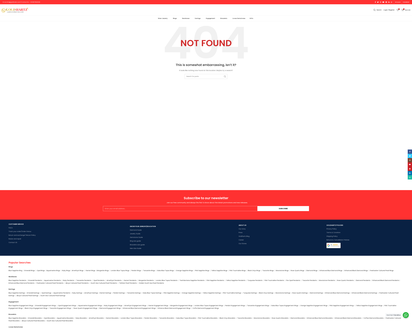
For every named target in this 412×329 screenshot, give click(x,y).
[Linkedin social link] (389, 2)
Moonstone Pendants (327, 280)
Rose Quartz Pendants (345, 280)
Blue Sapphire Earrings (17, 293)
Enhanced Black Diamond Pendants (385, 280)
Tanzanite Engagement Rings (258, 305)
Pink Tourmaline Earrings (232, 293)
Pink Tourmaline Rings (237, 270)
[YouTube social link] (383, 2)
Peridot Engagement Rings (235, 305)
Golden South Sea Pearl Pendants (151, 283)
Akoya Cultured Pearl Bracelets (33, 321)
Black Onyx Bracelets (227, 318)
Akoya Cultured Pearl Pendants (77, 283)
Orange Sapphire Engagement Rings (313, 305)
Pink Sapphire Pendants (215, 280)
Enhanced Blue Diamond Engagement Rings (139, 308)
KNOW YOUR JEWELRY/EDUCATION (143, 226)
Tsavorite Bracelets (244, 318)
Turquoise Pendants (255, 280)
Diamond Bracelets (298, 318)
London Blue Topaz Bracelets (131, 318)
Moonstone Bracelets (262, 318)
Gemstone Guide (136, 237)
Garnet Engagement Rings (158, 305)
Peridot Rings (136, 270)
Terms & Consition (333, 232)
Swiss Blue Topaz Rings (165, 270)
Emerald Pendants (35, 280)
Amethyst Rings (77, 270)
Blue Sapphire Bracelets (17, 318)
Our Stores (243, 243)
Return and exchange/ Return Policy (22, 235)
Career (241, 240)
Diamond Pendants (363, 280)
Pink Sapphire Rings (202, 270)
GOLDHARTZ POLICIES (334, 225)
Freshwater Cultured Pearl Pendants (50, 283)
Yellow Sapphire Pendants (235, 280)
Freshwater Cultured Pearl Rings (382, 270)
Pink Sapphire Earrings (172, 293)
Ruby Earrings (77, 293)
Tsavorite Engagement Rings (60, 308)
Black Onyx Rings (254, 270)
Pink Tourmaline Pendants (274, 280)
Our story (242, 229)
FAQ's (11, 228)
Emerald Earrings (33, 293)
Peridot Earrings (119, 293)
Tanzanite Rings (149, 270)
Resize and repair (15, 239)
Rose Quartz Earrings (300, 293)
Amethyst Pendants (114, 280)
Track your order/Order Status (20, 231)
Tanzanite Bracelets (166, 318)
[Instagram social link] (380, 2)
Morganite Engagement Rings (181, 305)
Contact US (13, 242)
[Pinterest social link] (386, 2)
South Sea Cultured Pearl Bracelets (60, 321)
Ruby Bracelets (81, 318)
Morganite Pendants (146, 280)
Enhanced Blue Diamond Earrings (337, 293)
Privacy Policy (331, 229)
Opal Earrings (46, 293)
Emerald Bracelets (35, 318)
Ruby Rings (66, 270)
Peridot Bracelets (150, 318)
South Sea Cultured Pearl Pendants (104, 283)
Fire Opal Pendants (293, 280)
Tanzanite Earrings (134, 293)
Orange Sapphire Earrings (191, 293)
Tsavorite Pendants (309, 280)
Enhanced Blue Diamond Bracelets (320, 318)
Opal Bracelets (49, 318)
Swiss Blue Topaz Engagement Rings (284, 305)
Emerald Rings (29, 270)
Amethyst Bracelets (96, 318)
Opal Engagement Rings (67, 305)
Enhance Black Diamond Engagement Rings (174, 308)
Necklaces (13, 277)
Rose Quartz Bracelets (280, 318)
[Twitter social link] (377, 2)
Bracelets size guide (137, 245)
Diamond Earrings (316, 293)
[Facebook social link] (375, 2)
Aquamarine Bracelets (65, 318)
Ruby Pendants (68, 280)
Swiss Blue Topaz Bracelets (186, 318)
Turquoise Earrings (250, 293)
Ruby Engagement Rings (113, 305)
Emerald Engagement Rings (45, 305)
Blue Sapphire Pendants (17, 280)
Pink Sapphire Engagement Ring (341, 305)
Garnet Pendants (130, 280)
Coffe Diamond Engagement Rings (206, 308)
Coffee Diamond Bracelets (374, 318)
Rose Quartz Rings (297, 270)
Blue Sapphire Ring (15, 270)
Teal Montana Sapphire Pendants (192, 280)
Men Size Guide (135, 248)
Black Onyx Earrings (266, 293)
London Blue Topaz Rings (120, 270)
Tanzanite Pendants (83, 280)
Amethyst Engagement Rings (135, 305)
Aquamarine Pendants (52, 280)
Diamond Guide (136, 230)
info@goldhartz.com (13, 2)
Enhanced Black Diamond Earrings (364, 293)
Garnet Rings (90, 270)
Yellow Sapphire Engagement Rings (369, 305)
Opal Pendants (99, 280)
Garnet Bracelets (112, 318)
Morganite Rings (103, 270)
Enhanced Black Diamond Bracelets (347, 318)
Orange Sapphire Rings (184, 270)
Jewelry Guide (135, 234)
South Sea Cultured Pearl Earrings (52, 296)
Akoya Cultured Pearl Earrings (27, 296)
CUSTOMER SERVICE (16, 224)
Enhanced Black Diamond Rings (356, 270)
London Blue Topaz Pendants (166, 280)
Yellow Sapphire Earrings (212, 293)
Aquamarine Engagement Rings (90, 305)
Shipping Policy (332, 236)
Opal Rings (41, 270)
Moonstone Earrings (283, 293)
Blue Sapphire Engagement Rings (21, 305)
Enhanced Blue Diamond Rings (331, 270)
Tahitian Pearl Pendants (128, 283)
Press (240, 232)
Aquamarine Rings (53, 270)
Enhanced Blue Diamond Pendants (21, 283)
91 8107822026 (35, 2)
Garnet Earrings (105, 293)
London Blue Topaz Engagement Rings (209, 305)
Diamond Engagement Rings (110, 308)
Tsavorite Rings (268, 270)
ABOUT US (242, 225)
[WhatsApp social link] (391, 2)
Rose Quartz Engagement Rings (85, 308)
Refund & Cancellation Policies (337, 240)
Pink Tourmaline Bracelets (207, 318)
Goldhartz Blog (244, 236)
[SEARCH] (225, 76)
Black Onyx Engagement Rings (36, 308)
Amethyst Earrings (91, 293)
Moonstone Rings (282, 270)
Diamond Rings (311, 270)
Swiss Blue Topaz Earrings (152, 293)
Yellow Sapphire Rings (219, 270)
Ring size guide (135, 241)
